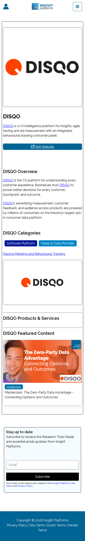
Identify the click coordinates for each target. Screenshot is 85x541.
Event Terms (56, 525)
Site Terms (37, 525)
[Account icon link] (6, 7)
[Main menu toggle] (77, 6)
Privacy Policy (25, 486)
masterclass (14, 386)
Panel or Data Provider (57, 243)
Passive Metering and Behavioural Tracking (34, 254)
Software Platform (21, 243)
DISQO (8, 126)
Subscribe (42, 476)
